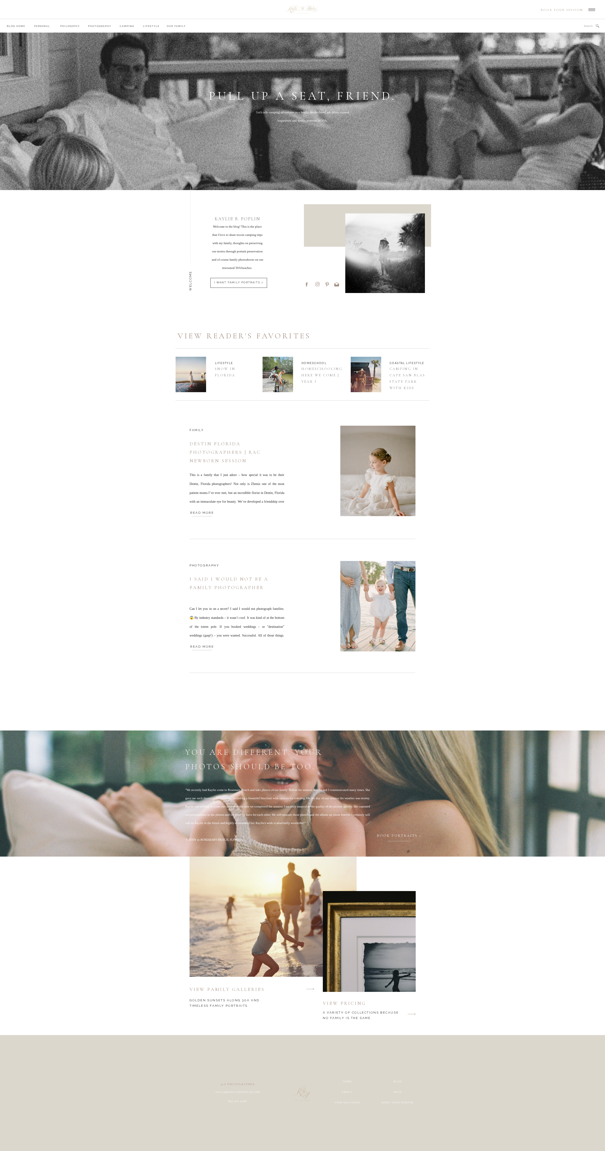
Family (197, 430)
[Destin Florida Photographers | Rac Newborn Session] (377, 471)
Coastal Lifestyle (406, 363)
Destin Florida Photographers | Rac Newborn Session (225, 452)
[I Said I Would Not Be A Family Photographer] (377, 606)
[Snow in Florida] (191, 374)
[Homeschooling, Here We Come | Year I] (278, 374)
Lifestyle (224, 363)
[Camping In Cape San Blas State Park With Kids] (366, 374)
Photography (204, 565)
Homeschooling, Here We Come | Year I (322, 375)
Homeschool (313, 363)
